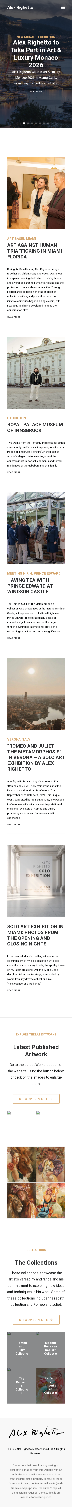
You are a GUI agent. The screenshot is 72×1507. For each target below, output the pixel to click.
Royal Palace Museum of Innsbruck (35, 427)
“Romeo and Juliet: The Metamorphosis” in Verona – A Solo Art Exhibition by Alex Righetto (36, 757)
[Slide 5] (40, 123)
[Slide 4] (36, 123)
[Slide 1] (24, 123)
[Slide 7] (48, 123)
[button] (63, 7)
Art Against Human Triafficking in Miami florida (34, 251)
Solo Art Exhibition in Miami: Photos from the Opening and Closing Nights (35, 935)
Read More (36, 91)
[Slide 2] (28, 123)
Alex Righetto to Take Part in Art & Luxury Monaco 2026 (36, 54)
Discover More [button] (33, 1099)
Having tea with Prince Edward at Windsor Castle (30, 586)
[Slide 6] (44, 123)
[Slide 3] (32, 123)
